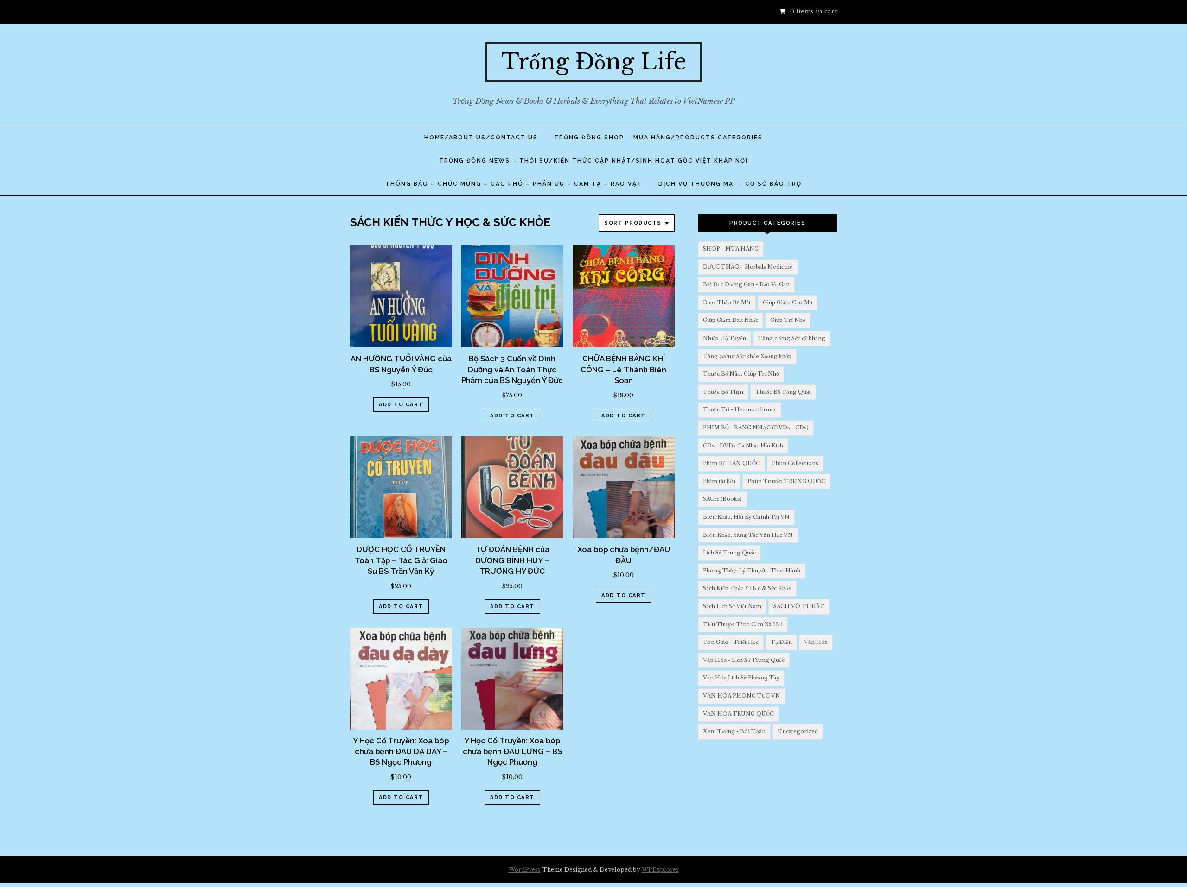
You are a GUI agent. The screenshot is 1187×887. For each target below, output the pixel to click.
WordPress (525, 869)
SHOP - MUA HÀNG (731, 248)
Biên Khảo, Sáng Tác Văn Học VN (748, 535)
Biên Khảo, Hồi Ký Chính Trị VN (746, 517)
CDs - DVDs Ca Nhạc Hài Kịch (743, 445)
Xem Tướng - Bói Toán (734, 731)
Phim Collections (795, 463)
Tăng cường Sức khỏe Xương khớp (747, 356)
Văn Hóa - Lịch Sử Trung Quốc (744, 660)
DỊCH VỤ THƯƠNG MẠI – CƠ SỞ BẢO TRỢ (730, 184)
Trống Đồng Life (593, 61)
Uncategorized (798, 731)
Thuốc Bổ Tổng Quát (783, 392)
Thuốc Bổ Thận (723, 392)
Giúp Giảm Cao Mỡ (787, 302)
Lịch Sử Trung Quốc (729, 552)
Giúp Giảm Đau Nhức (730, 320)
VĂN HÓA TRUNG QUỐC (738, 714)
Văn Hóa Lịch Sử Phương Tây (741, 677)
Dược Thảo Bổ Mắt (727, 302)
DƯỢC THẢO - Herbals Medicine (748, 267)
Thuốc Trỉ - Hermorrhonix (739, 409)
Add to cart (401, 405)
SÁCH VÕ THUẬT (798, 606)
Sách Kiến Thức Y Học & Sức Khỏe (747, 588)
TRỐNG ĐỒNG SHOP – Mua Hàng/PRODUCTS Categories (658, 137)
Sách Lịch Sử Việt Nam (732, 606)
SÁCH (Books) (722, 499)
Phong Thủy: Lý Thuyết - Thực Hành (751, 570)
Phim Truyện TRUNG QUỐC (786, 481)
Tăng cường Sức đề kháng (791, 338)
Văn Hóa (816, 642)
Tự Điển (781, 642)
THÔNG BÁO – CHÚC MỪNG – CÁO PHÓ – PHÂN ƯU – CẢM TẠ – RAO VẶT (513, 184)
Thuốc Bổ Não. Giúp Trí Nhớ (741, 374)
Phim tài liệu (719, 481)
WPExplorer (660, 869)
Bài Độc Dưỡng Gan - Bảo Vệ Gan (746, 284)
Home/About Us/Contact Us (481, 137)
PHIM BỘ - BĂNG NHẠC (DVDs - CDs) (756, 427)
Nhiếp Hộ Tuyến (724, 338)
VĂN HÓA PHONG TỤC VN (741, 695)
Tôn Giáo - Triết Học (731, 642)
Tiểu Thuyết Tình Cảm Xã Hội (743, 624)
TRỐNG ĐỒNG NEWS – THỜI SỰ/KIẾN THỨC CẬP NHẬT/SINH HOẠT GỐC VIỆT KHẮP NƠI (593, 160)
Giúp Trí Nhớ (787, 320)
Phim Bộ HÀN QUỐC (731, 463)
